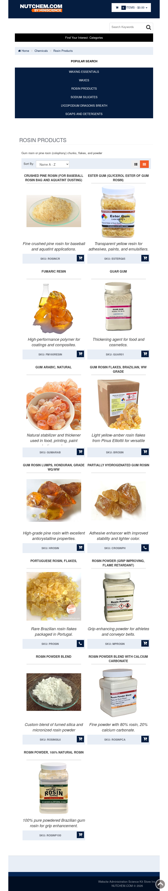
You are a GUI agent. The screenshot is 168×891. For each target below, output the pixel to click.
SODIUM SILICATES (84, 97)
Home (25, 51)
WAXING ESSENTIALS (84, 72)
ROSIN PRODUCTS (84, 88)
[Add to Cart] (80, 258)
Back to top (160, 884)
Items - (134, 7)
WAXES (84, 80)
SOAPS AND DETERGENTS (84, 114)
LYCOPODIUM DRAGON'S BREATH (84, 105)
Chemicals (41, 51)
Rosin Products (63, 51)
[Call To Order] (145, 547)
